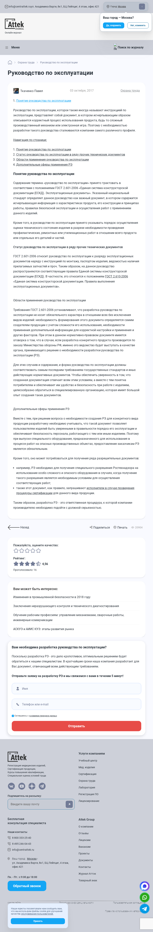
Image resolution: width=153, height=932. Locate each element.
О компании (86, 826)
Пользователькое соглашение (129, 903)
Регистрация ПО (89, 794)
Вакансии (84, 846)
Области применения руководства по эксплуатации (52, 159)
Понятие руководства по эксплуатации (43, 100)
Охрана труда (130, 90)
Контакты (85, 866)
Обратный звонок (27, 886)
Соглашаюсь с (36, 716)
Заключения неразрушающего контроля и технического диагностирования (66, 606)
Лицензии (84, 840)
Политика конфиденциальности (76, 903)
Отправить (76, 726)
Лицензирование (89, 800)
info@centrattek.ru (19, 6)
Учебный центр (88, 760)
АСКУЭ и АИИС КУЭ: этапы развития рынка (43, 629)
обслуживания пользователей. (37, 914)
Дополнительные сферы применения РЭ (44, 164)
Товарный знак (88, 880)
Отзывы (84, 833)
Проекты (84, 853)
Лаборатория (87, 787)
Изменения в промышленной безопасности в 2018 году (51, 597)
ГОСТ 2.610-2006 (116, 276)
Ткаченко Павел (31, 91)
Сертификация (87, 774)
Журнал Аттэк (87, 873)
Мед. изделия (87, 767)
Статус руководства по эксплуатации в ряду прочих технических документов (70, 154)
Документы (86, 860)
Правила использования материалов (125, 911)
